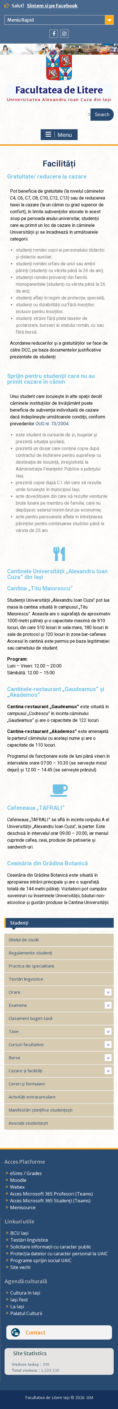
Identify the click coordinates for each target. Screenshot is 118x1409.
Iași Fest (19, 1300)
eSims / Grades (26, 1173)
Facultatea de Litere (59, 90)
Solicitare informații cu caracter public (50, 1247)
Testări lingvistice (29, 1240)
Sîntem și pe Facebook (52, 6)
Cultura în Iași (25, 1293)
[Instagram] (64, 34)
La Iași (17, 1306)
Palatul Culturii (26, 1313)
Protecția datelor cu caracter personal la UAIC (59, 1253)
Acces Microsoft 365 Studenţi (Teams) (50, 1201)
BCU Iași (19, 1233)
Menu (65, 135)
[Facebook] (54, 34)
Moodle (18, 1180)
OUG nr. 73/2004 (52, 423)
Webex (17, 1187)
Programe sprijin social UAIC (41, 1260)
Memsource (23, 1207)
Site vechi (20, 1267)
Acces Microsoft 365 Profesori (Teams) (51, 1194)
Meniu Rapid (20, 20)
